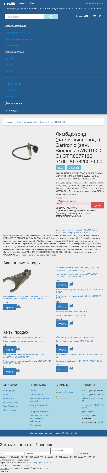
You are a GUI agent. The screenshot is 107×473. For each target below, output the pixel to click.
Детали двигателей (15, 51)
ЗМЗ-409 (10, 58)
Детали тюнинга (13, 103)
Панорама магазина (39, 411)
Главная (9, 121)
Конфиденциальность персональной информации (39, 418)
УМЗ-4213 (10, 90)
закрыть (4, 471)
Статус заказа (9, 409)
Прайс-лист (8, 398)
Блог (32, 2)
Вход (88, 3)
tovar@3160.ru (91, 411)
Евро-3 (9, 71)
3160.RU (9, 3)
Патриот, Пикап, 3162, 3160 (18, 32)
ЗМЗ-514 (10, 77)
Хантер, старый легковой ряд (19, 38)
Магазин (22, 2)
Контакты (34, 390)
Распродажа (35, 424)
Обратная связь (10, 402)
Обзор (60, 167)
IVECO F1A (11, 96)
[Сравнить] (18, 306)
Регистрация (97, 3)
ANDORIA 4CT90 (13, 83)
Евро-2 (9, 65)
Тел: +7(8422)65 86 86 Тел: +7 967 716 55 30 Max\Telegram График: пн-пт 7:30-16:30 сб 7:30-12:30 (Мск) (53, 8)
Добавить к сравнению (68, 223)
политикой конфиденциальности (38, 462)
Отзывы (73, 167)
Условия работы (37, 394)
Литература (11, 110)
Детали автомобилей (16, 25)
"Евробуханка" (12, 45)
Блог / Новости (10, 406)
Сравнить (81, 16)
